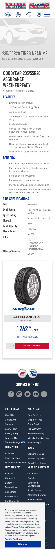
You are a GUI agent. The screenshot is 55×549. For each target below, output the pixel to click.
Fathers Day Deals (37, 458)
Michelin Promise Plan (38, 437)
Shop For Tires (12, 457)
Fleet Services (34, 415)
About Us (9, 415)
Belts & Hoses (11, 487)
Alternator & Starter (37, 494)
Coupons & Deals (36, 453)
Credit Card (33, 424)
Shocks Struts (34, 490)
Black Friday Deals (37, 462)
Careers (9, 424)
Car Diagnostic (12, 500)
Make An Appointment (15, 462)
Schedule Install (32, 346)
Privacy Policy (11, 433)
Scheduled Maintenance (34, 484)
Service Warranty (36, 433)
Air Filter (9, 473)
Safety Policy (11, 428)
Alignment (10, 478)
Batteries (9, 482)
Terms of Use (11, 437)
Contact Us (10, 419)
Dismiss (22, 544)
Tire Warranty (34, 428)
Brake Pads (10, 491)
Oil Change (33, 473)
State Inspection (35, 499)
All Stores (9, 453)
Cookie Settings (12, 442)
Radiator (32, 478)
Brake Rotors (11, 496)
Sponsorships (34, 442)
